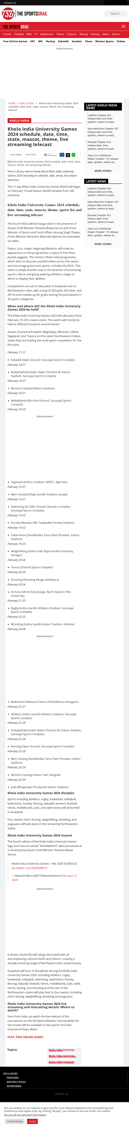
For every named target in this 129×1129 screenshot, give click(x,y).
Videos (121, 41)
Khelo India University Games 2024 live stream (62, 1056)
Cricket (7, 34)
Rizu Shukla (16, 154)
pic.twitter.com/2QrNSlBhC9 (29, 868)
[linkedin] (125, 3)
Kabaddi (63, 41)
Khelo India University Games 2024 (61, 1050)
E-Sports (72, 34)
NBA (29, 34)
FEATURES (13, 1077)
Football (19, 34)
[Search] (124, 13)
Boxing (84, 34)
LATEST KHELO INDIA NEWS (101, 106)
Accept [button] (32, 1121)
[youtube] (120, 3)
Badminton (46, 34)
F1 (36, 34)
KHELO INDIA (26, 103)
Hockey (50, 41)
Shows (116, 34)
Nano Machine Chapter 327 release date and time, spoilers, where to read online (103, 132)
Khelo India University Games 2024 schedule (61, 1062)
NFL (40, 41)
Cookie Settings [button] (15, 1121)
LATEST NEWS (96, 181)
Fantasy (95, 34)
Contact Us (10, 2)
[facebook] (106, 3)
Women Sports (104, 41)
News (106, 34)
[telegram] (84, 1098)
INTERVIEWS (14, 1086)
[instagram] (115, 3)
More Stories (103, 170)
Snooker (77, 41)
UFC (32, 41)
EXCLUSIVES (10, 1073)
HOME (11, 103)
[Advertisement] (64, 73)
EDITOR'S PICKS (16, 1082)
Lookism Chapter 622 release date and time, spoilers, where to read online (101, 119)
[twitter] (111, 3)
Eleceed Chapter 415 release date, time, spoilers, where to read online (101, 145)
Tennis (60, 34)
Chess (88, 41)
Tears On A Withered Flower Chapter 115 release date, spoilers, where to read (103, 159)
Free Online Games (15, 41)
